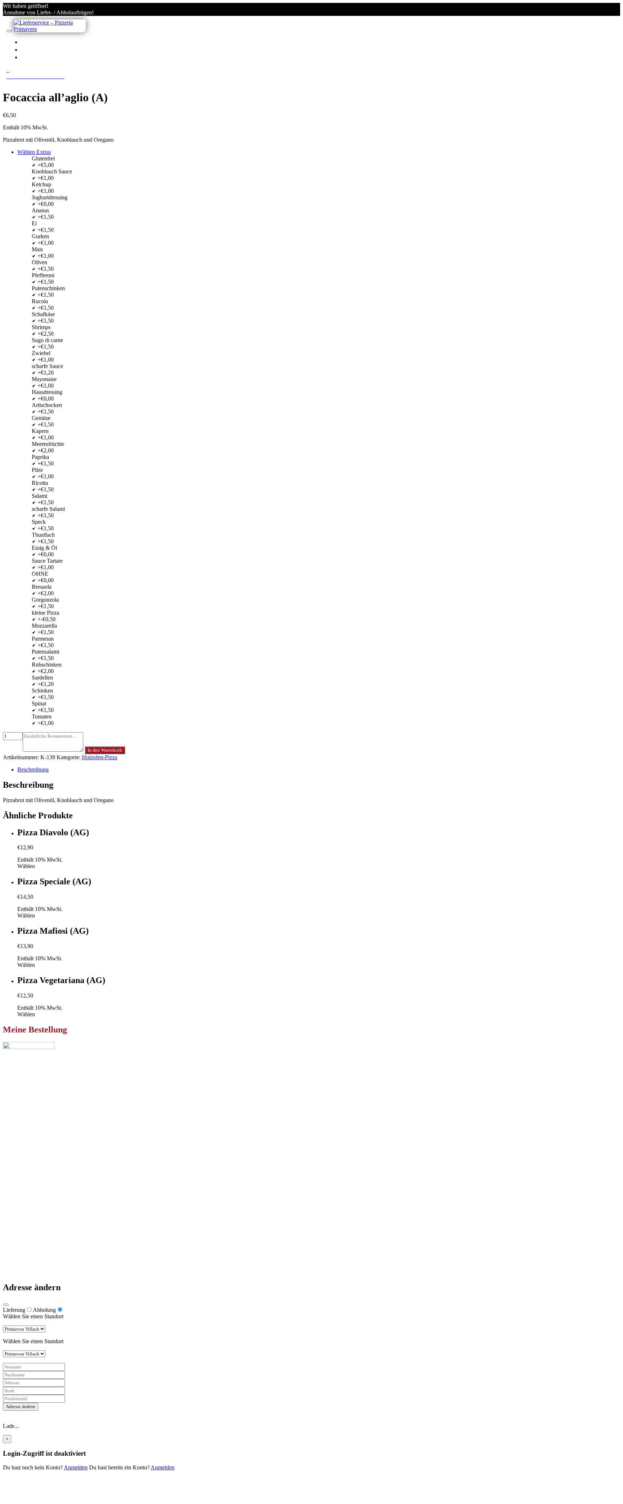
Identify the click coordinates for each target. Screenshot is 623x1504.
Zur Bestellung (20, 1117)
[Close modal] (6, 1305)
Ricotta (40, 483)
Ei (34, 223)
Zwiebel (41, 353)
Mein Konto (31, 1192)
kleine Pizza (45, 613)
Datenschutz (31, 1247)
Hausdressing (47, 392)
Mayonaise (44, 379)
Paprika (40, 457)
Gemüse (41, 418)
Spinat (39, 703)
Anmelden (76, 1467)
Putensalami (45, 652)
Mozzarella (44, 626)
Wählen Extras (34, 152)
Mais (37, 249)
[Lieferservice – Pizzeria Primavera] (50, 29)
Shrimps (41, 327)
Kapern (40, 431)
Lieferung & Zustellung (44, 1240)
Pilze (37, 470)
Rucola (40, 301)
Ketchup (41, 184)
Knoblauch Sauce (52, 171)
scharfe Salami (48, 509)
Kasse (24, 1199)
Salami (39, 496)
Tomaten (42, 716)
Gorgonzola (45, 600)
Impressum (29, 1253)
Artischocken (47, 405)
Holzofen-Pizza (99, 757)
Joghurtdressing (49, 197)
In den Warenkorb (105, 750)
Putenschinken (48, 288)
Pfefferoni (43, 275)
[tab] (318, 769)
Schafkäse (43, 314)
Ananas (40, 210)
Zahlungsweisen (35, 1234)
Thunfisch (43, 535)
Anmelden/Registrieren (73, 57)
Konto (40, 49)
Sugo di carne (47, 340)
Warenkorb (30, 1205)
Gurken (40, 236)
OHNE (40, 574)
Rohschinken (47, 665)
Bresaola (42, 587)
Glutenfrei (43, 158)
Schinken (42, 690)
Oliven (39, 262)
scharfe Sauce (47, 366)
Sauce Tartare (47, 561)
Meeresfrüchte (48, 444)
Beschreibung (33, 769)
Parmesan (43, 639)
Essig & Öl (44, 548)
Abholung (44, 1310)
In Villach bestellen (68, 41)
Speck (39, 522)
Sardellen (42, 677)
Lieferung (14, 1310)
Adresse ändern (20, 1406)
